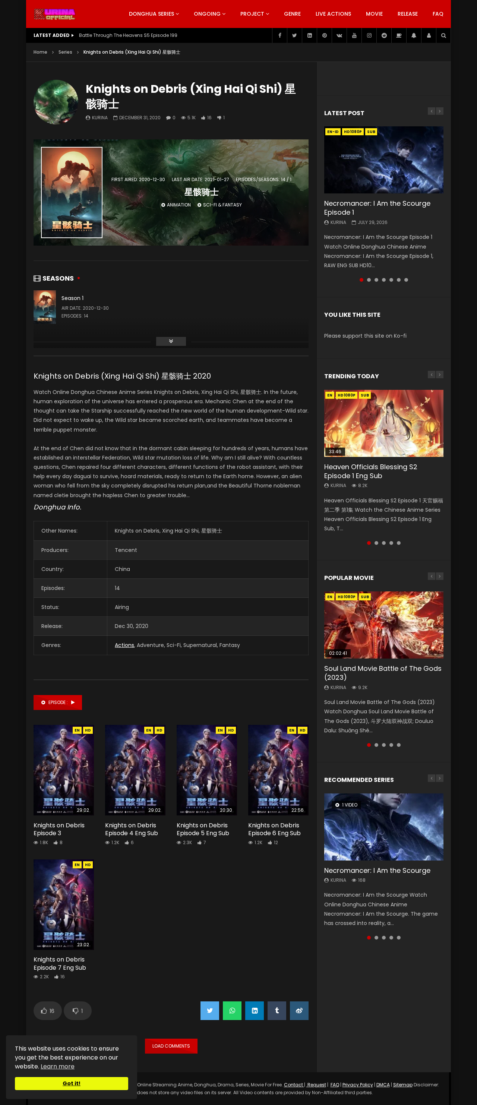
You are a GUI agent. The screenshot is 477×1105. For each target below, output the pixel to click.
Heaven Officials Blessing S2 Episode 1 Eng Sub (370, 471)
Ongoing (207, 14)
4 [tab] (384, 280)
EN (77, 730)
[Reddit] (383, 35)
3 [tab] (376, 280)
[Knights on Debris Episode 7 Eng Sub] (64, 904)
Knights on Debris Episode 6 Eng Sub (274, 829)
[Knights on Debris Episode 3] (64, 770)
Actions (124, 645)
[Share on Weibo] (299, 1010)
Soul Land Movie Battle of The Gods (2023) (383, 673)
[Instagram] (368, 35)
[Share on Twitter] (209, 1010)
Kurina (100, 117)
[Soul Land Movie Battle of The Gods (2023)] (383, 625)
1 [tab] (361, 280)
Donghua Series (151, 14)
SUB (371, 132)
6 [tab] (399, 280)
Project (252, 14)
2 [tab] (369, 280)
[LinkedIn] (309, 35)
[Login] (428, 35)
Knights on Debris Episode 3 (59, 829)
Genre (292, 14)
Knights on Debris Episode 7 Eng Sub (60, 963)
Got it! (71, 1083)
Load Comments (171, 1046)
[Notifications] (413, 35)
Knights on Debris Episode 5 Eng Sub (203, 829)
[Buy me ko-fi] (398, 35)
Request (316, 1085)
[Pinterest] (324, 35)
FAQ (438, 14)
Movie (374, 14)
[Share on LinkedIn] (254, 1010)
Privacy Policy (357, 1085)
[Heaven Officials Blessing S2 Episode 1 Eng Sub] (383, 423)
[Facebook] (279, 35)
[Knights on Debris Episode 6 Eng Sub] (278, 770)
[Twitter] (294, 35)
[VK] (339, 35)
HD (88, 730)
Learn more (58, 1066)
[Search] (443, 35)
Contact (294, 1085)
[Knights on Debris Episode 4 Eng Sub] (135, 770)
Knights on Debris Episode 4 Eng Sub (131, 829)
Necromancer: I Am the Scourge (377, 870)
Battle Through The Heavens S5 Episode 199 (128, 35)
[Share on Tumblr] (277, 1010)
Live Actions (333, 14)
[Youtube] (354, 35)
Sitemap (403, 1085)
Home (40, 52)
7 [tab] (406, 280)
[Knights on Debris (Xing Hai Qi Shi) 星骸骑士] (56, 102)
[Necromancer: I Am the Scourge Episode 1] (383, 159)
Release (408, 14)
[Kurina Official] (55, 14)
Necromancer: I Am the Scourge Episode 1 (377, 208)
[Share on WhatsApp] (232, 1010)
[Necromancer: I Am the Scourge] (383, 827)
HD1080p (353, 132)
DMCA (383, 1085)
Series (65, 52)
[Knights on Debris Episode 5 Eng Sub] (207, 770)
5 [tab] (391, 280)
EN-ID (333, 132)
